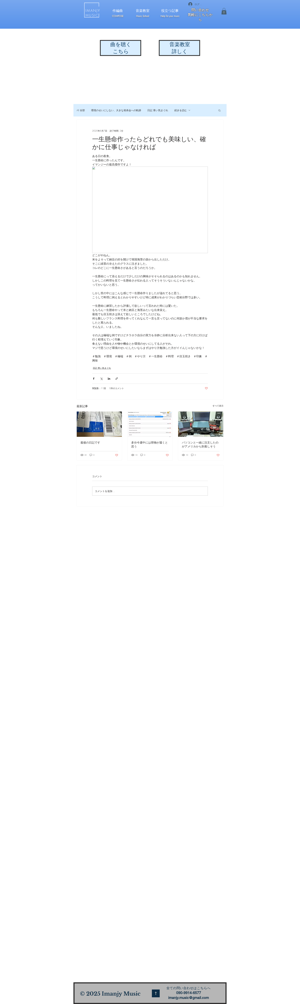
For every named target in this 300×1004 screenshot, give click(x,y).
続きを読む (180, 110)
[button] (224, 11)
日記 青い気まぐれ (157, 110)
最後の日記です (90, 442)
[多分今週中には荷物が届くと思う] (150, 424)
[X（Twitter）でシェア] (101, 378)
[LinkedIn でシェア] (109, 378)
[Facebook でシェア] (93, 378)
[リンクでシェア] (116, 378)
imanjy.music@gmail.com (188, 998)
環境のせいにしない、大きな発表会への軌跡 (116, 110)
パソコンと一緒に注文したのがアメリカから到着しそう (200, 444)
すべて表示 (217, 405)
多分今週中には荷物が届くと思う (149, 444)
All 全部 (81, 110)
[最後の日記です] (99, 424)
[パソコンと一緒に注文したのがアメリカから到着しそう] (200, 424)
